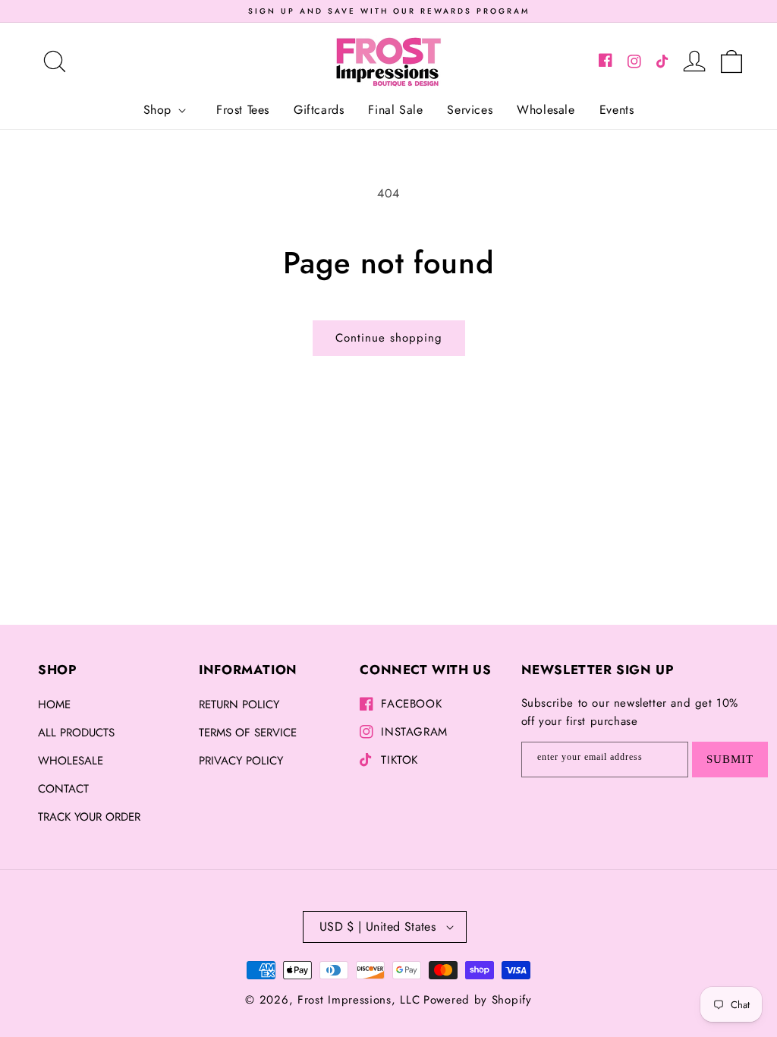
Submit (729, 759)
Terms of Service (248, 732)
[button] (54, 61)
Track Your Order (89, 816)
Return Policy (239, 704)
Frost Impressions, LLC (358, 999)
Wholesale (70, 760)
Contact (63, 788)
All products (76, 732)
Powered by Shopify (477, 999)
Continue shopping (388, 337)
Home (54, 704)
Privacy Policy (241, 760)
